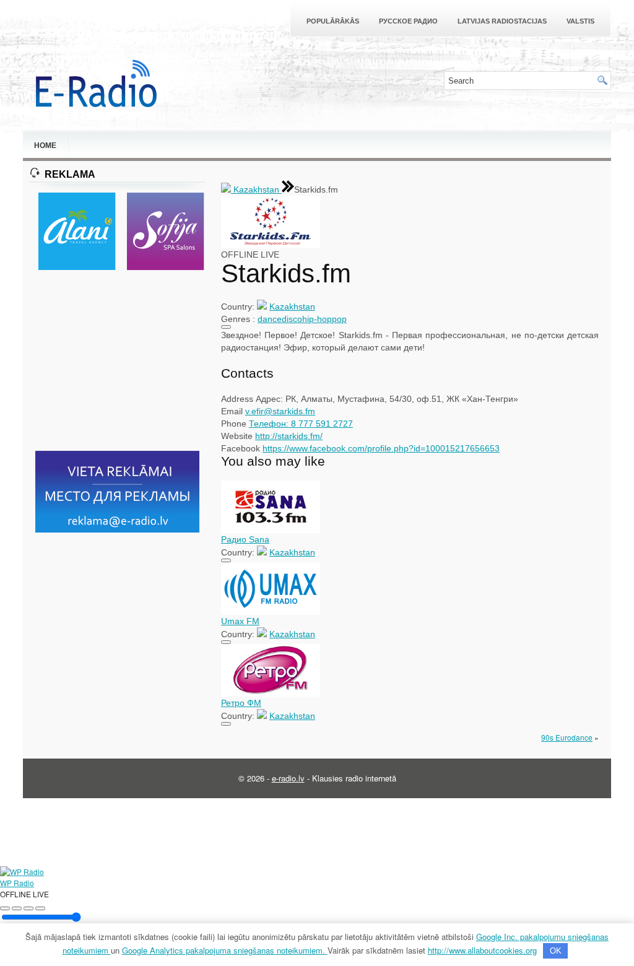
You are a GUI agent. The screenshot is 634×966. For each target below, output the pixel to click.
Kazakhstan (256, 189)
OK (556, 950)
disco (292, 319)
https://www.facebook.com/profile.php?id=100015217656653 (381, 448)
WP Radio (17, 882)
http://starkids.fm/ (289, 436)
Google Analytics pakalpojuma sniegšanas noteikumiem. (225, 950)
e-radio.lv (288, 778)
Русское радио (408, 21)
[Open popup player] (40, 908)
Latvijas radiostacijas (502, 21)
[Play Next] (28, 908)
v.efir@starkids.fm (280, 411)
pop (339, 319)
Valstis (580, 21)
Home (45, 145)
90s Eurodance (567, 737)
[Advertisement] (117, 361)
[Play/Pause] (17, 908)
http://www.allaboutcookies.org (482, 950)
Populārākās (332, 21)
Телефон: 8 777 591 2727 (301, 424)
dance (270, 319)
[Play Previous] (5, 908)
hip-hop (317, 319)
